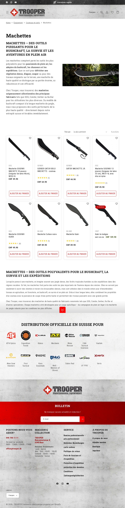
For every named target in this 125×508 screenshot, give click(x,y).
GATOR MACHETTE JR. (75, 168)
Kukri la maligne (101, 234)
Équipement (18, 23)
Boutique (96, 446)
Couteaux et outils (33, 23)
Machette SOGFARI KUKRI (17, 235)
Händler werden (99, 442)
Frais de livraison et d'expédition (72, 457)
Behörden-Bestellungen (74, 443)
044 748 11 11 (12, 438)
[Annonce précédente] (40, 2)
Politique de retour (72, 451)
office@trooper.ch (13, 449)
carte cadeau (69, 447)
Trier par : (67, 132)
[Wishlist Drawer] (112, 12)
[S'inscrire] (82, 419)
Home (8, 23)
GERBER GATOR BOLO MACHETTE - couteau (46, 169)
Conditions (68, 471)
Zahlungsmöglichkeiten (74, 475)
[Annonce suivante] (84, 2)
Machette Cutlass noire (47, 234)
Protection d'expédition (74, 463)
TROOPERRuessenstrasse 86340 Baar (42, 440)
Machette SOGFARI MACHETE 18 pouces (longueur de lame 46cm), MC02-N (19, 172)
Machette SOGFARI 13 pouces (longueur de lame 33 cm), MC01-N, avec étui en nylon (106, 172)
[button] (7, 12)
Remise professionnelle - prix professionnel (74, 437)
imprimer (96, 450)
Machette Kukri (72, 234)
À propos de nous (100, 438)
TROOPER (18, 504)
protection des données (74, 467)
